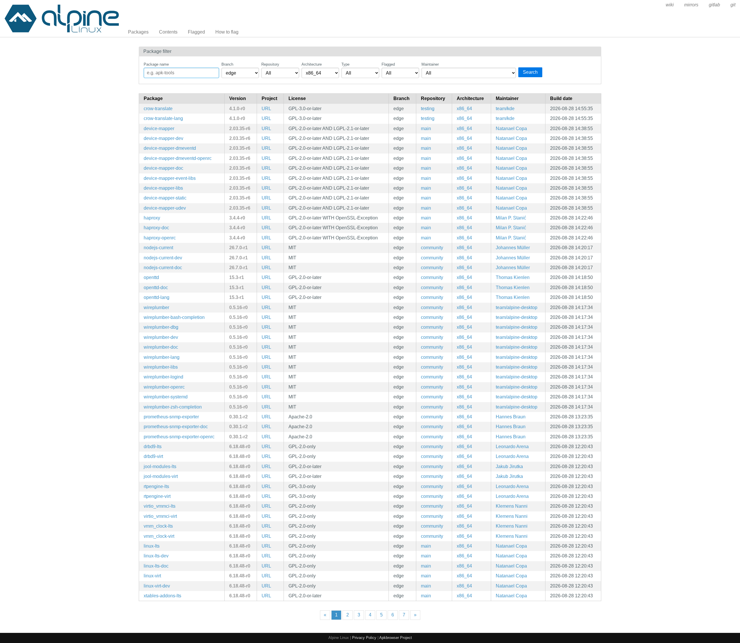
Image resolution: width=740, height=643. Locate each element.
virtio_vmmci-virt (160, 516)
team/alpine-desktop (516, 307)
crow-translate (158, 108)
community (432, 247)
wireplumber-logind (163, 376)
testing (427, 108)
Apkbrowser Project (395, 637)
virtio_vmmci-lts (159, 506)
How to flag (226, 31)
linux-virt (152, 575)
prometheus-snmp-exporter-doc (176, 426)
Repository (270, 64)
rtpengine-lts (156, 486)
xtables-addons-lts (162, 595)
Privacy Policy (364, 637)
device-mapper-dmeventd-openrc (178, 158)
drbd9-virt (153, 456)
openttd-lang (156, 297)
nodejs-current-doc (163, 267)
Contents (168, 31)
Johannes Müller (513, 247)
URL (266, 108)
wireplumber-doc (161, 347)
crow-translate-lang (163, 118)
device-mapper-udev (165, 208)
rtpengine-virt (157, 496)
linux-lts (152, 546)
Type (345, 64)
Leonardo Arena (512, 446)
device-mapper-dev (163, 138)
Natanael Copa (511, 128)
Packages (138, 31)
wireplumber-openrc (164, 387)
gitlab (714, 4)
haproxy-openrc (160, 237)
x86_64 (464, 108)
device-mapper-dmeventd (170, 148)
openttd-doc (156, 287)
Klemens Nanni (512, 506)
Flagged (196, 31)
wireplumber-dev (161, 337)
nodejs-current (158, 247)
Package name (156, 64)
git (732, 4)
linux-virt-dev (157, 585)
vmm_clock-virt (159, 536)
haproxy (152, 217)
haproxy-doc (156, 227)
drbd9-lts (153, 446)
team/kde (505, 108)
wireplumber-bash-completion (174, 317)
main (426, 128)
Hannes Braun (511, 416)
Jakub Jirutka (509, 466)
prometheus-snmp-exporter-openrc (179, 436)
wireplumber (156, 307)
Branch (227, 64)
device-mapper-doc (163, 168)
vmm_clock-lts (158, 526)
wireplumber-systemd (166, 396)
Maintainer (430, 64)
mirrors (691, 4)
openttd (151, 277)
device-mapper (159, 128)
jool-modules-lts (160, 466)
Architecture (311, 64)
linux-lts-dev (156, 555)
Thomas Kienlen (513, 277)
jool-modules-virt (161, 476)
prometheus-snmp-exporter (171, 416)
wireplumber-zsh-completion (173, 406)
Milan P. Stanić (511, 217)
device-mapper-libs (163, 188)
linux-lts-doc (156, 565)
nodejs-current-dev (163, 257)
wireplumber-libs (161, 367)
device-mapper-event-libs (170, 178)
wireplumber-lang (162, 357)
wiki (670, 4)
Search (530, 72)
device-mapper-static (165, 197)
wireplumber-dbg (161, 327)
